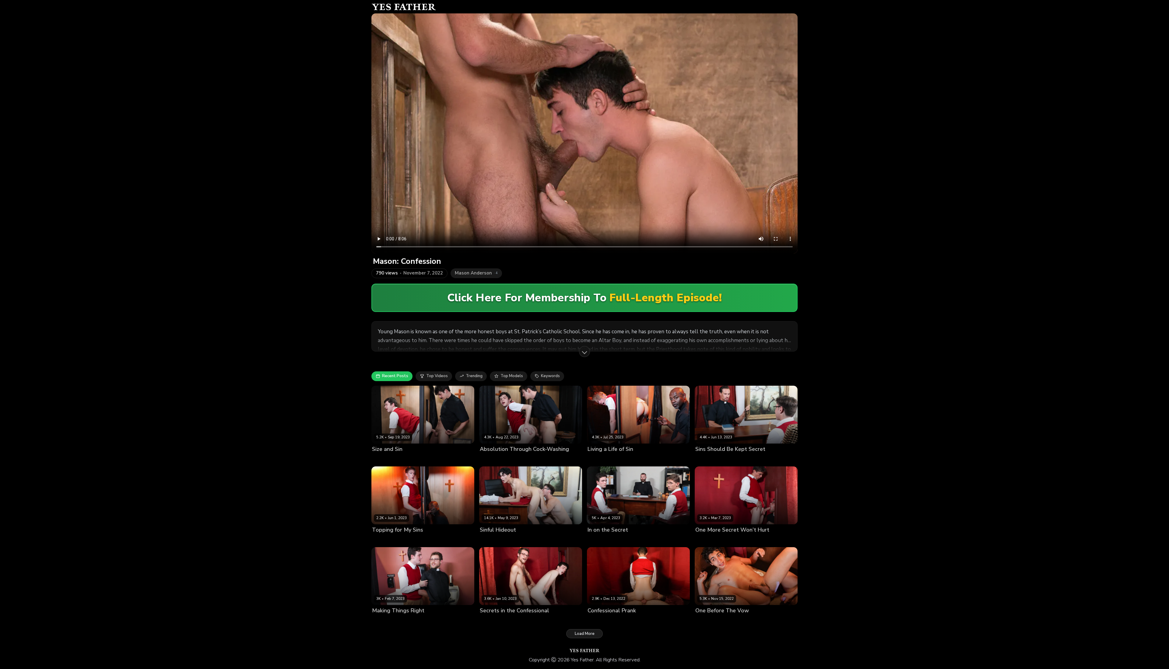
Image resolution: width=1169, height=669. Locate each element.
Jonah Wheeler (415, 459)
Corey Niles (735, 540)
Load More (585, 633)
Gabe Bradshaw (729, 621)
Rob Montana (657, 540)
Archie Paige (707, 459)
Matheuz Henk (736, 459)
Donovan (515, 540)
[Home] (403, 6)
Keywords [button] (550, 376)
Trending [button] (474, 376)
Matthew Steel (631, 459)
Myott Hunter (629, 540)
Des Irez (703, 621)
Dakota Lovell (385, 459)
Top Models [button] (511, 376)
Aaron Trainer (601, 459)
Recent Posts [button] (395, 376)
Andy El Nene (601, 540)
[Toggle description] (584, 351)
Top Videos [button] (437, 376)
